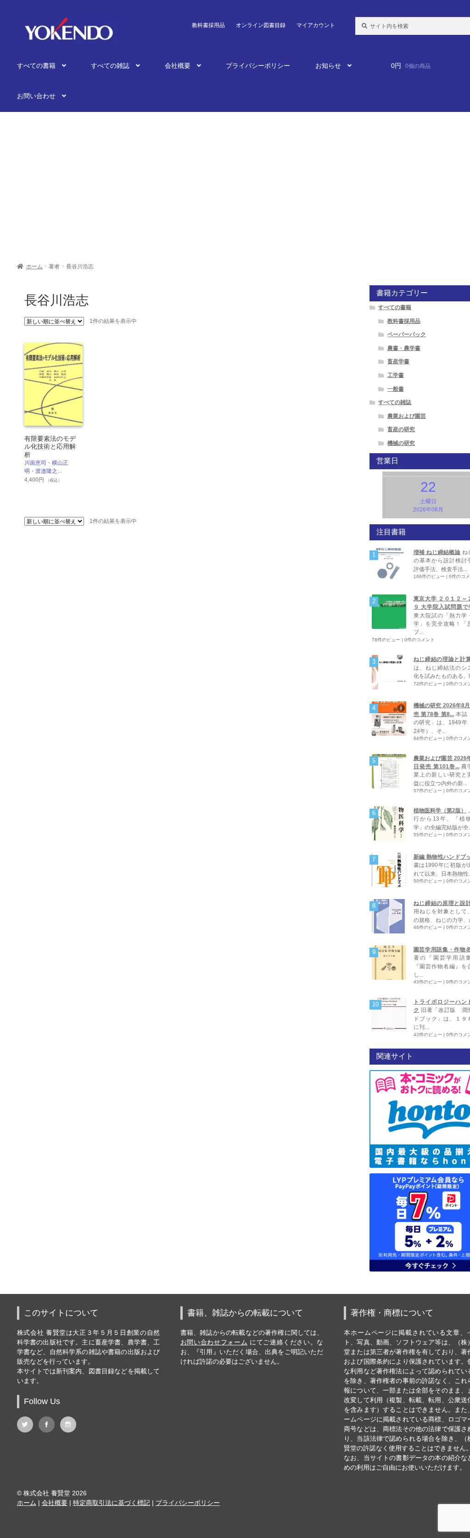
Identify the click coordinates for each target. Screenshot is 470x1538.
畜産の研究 (401, 429)
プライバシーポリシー (258, 65)
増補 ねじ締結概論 (437, 552)
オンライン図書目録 (260, 25)
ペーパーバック (406, 334)
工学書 (395, 375)
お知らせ (328, 65)
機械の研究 (401, 443)
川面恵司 (35, 463)
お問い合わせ (36, 96)
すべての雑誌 (110, 65)
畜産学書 (398, 361)
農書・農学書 (403, 348)
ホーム (34, 266)
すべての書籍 (36, 65)
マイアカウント (316, 25)
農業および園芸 (406, 416)
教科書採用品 (208, 25)
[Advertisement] (235, 182)
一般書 (395, 389)
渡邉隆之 (46, 471)
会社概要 (177, 65)
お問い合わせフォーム (214, 1342)
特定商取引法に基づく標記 (111, 1502)
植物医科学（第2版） (440, 810)
